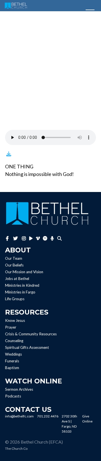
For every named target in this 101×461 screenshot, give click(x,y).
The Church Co (16, 448)
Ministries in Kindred (22, 285)
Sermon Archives (19, 389)
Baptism (12, 367)
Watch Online (33, 381)
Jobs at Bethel (17, 278)
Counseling (14, 340)
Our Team (13, 258)
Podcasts (13, 396)
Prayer (10, 327)
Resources (26, 312)
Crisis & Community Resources (31, 334)
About (18, 250)
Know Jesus (15, 320)
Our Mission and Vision (24, 272)
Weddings (13, 354)
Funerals (12, 361)
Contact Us (28, 409)
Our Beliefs (14, 265)
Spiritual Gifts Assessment (27, 347)
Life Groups (14, 299)
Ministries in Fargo (20, 292)
